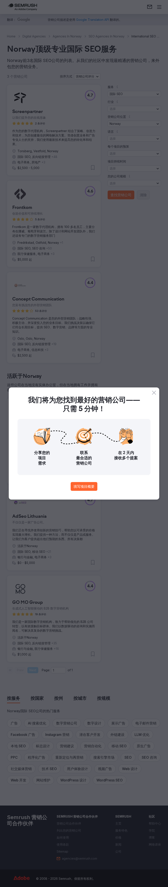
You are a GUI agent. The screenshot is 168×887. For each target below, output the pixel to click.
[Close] (154, 392)
